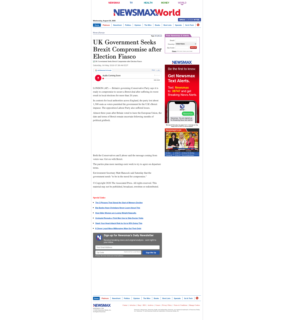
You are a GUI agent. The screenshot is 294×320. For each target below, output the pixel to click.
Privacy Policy (167, 305)
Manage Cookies (194, 305)
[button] (198, 25)
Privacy (97, 256)
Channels (177, 151)
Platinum (106, 25)
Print (153, 70)
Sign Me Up (151, 252)
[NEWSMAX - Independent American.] (147, 12)
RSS (144, 305)
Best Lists (168, 25)
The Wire (147, 25)
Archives (150, 305)
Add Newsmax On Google (104, 70)
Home (97, 25)
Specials (178, 25)
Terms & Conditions (180, 305)
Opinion (137, 25)
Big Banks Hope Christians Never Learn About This (117, 208)
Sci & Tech (189, 25)
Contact (125, 305)
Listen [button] (167, 151)
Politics (128, 25)
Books (157, 25)
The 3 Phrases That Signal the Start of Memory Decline (119, 203)
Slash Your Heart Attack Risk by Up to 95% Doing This (118, 223)
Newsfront (117, 25)
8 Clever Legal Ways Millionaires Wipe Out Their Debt (118, 228)
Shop (139, 305)
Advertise (132, 305)
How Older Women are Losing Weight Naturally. (115, 213)
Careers (157, 305)
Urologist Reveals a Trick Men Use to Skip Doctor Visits (119, 218)
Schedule (188, 151)
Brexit (160, 36)
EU (156, 36)
